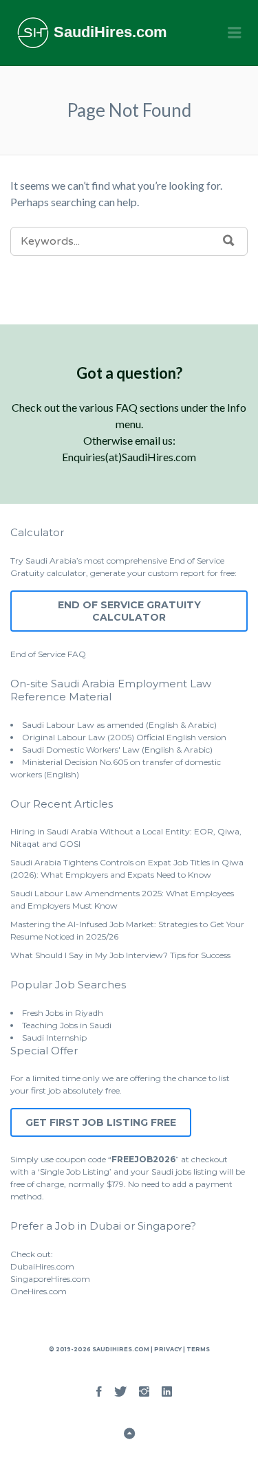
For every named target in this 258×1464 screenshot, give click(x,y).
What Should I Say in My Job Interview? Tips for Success (120, 955)
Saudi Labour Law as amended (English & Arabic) (119, 725)
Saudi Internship (54, 1037)
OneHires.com (38, 1291)
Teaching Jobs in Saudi (66, 1025)
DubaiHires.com (42, 1266)
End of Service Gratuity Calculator (129, 611)
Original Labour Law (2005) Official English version (124, 737)
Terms (197, 1349)
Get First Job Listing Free (100, 1122)
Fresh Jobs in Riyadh (62, 1013)
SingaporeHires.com (50, 1279)
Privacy (168, 1349)
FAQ (76, 654)
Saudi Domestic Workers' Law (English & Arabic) (117, 749)
